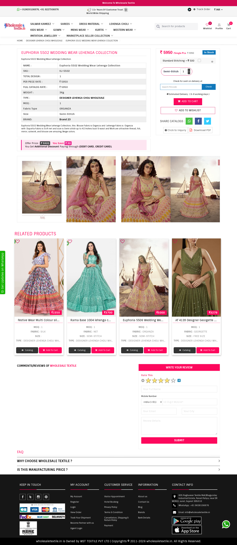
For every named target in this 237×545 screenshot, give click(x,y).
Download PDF (202, 130)
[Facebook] (198, 121)
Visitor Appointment (114, 496)
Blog (140, 507)
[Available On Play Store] (189, 9)
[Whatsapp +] (189, 121)
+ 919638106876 (29, 9)
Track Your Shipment (80, 517)
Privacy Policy (110, 507)
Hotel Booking (111, 502)
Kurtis (99, 30)
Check (209, 86)
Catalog (28, 350)
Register (74, 502)
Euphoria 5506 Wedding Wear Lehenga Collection (157, 320)
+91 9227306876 (49, 9)
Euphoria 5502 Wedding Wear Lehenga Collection (92, 40)
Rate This (147, 375)
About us (142, 496)
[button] (219, 26)
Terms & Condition (113, 512)
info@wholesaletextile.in (197, 512)
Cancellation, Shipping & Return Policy (116, 519)
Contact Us (143, 502)
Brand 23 (65, 119)
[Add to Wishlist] (17, 241)
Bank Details (144, 517)
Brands (141, 512)
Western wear (123, 30)
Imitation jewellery (43, 36)
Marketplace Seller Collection (88, 36)
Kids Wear (37, 30)
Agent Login (76, 528)
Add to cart (189, 101)
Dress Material (89, 24)
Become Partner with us (82, 523)
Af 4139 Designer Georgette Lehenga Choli (204, 320)
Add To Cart (52, 350)
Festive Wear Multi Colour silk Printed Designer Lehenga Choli (60, 320)
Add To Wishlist (189, 110)
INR (218, 9)
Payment (108, 525)
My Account (76, 496)
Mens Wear (78, 30)
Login (73, 507)
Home (20, 40)
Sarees (65, 24)
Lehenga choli (119, 24)
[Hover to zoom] (66, 189)
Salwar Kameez (40, 24)
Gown (57, 30)
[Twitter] (207, 121)
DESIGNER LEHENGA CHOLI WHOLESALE (44, 40)
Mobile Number (149, 396)
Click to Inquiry (176, 130)
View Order (75, 512)
